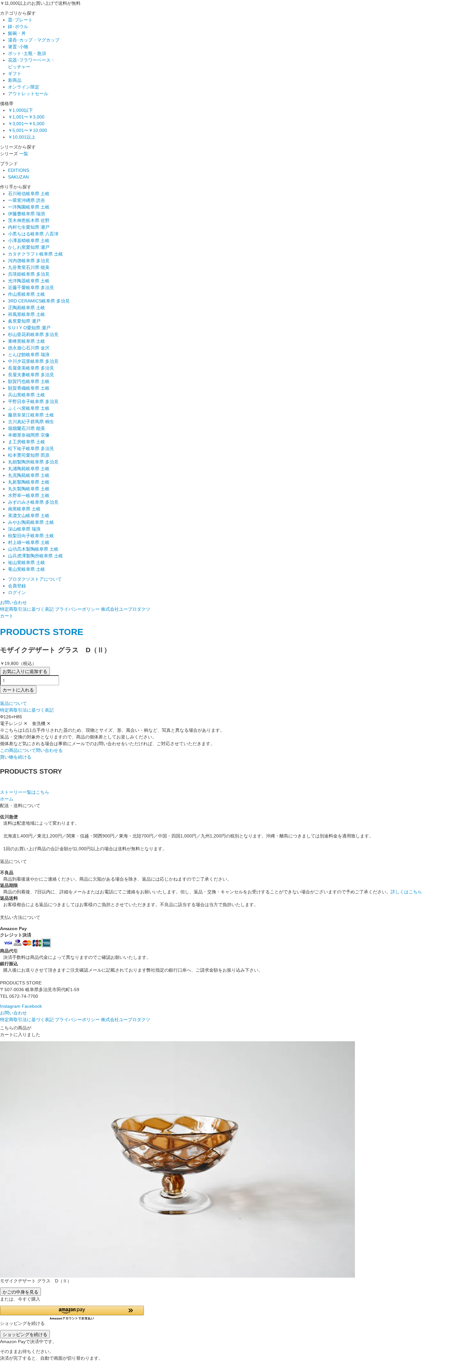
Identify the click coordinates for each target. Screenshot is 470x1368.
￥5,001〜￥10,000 (27, 130)
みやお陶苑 (31, 522)
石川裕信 (29, 193)
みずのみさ (33, 502)
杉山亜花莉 (33, 334)
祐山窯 (26, 562)
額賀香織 (29, 388)
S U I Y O (29, 327)
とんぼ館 (29, 354)
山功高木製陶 (33, 549)
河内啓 (29, 260)
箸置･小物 (18, 46)
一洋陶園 (29, 207)
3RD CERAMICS (39, 300)
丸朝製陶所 (33, 461)
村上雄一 (29, 542)
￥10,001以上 (21, 137)
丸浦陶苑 (29, 468)
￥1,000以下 (20, 110)
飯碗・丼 (17, 33)
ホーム (6, 798)
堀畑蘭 (26, 428)
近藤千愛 (31, 287)
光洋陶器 (29, 280)
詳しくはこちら (406, 891)
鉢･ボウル (18, 26)
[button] (72, 1313)
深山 (24, 528)
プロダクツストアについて (35, 579)
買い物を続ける (15, 757)
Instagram (10, 1006)
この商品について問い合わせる (31, 750)
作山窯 (26, 294)
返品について (13, 703)
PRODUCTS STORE (41, 632)
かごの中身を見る (20, 1291)
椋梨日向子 (31, 535)
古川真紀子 (31, 421)
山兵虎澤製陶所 (35, 555)
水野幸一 (29, 495)
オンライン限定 (23, 86)
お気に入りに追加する (25, 671)
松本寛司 (29, 455)
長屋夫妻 (31, 374)
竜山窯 (26, 569)
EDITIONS (18, 170)
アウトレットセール (28, 93)
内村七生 (29, 227)
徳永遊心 (29, 347)
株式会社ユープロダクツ (125, 609)
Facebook (32, 1006)
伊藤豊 (26, 213)
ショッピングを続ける (25, 1334)
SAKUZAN (18, 177)
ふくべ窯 (29, 408)
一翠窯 (26, 200)
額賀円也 (29, 381)
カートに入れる (18, 689)
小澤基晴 (29, 240)
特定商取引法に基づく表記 (27, 609)
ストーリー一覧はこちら (24, 792)
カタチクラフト (35, 253)
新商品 (14, 80)
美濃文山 (29, 515)
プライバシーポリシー (77, 609)
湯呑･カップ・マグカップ (33, 39)
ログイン (17, 592)
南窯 (24, 508)
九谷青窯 (29, 267)
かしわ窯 (29, 247)
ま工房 (26, 441)
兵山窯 (26, 394)
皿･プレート (20, 19)
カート (6, 615)
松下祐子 (31, 448)
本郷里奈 (29, 435)
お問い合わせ (13, 602)
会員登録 (17, 585)
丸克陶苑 (29, 475)
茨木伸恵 (29, 220)
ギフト (14, 73)
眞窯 (24, 321)
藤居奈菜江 (31, 414)
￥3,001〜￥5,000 (26, 123)
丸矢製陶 (29, 488)
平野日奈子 (33, 401)
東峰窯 (26, 341)
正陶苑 (26, 307)
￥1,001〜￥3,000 (26, 116)
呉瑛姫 (29, 274)
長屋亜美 (31, 368)
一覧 (23, 153)
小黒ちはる (33, 233)
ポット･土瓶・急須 (27, 53)
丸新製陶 (29, 482)
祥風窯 (26, 314)
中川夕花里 (33, 361)
